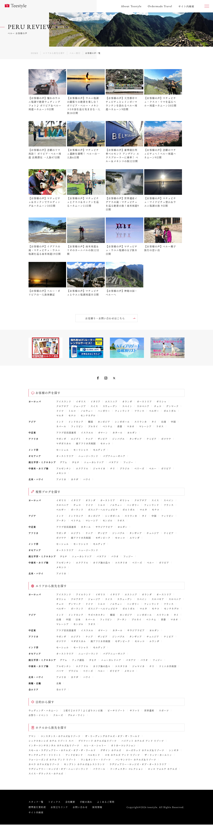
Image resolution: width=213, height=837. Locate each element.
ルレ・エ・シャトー (95, 745)
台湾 (163, 421)
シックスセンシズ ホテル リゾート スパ (51, 740)
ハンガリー (104, 410)
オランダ (127, 401)
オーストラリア (65, 455)
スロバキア (158, 599)
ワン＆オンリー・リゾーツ (96, 759)
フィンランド (122, 410)
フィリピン (77, 426)
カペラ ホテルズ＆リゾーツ (44, 764)
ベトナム (108, 426)
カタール (118, 432)
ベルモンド (94, 754)
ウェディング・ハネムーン (43, 710)
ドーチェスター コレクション (126, 768)
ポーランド (77, 509)
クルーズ (58, 715)
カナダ (74, 479)
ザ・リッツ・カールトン (158, 754)
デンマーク (172, 406)
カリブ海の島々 (102, 562)
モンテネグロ (88, 415)
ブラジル (125, 468)
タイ (154, 421)
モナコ (72, 415)
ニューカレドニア (94, 462)
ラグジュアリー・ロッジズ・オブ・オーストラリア (138, 764)
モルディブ (99, 449)
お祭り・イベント (38, 715)
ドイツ (60, 410)
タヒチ (75, 462)
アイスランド (63, 401)
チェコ (158, 406)
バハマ (60, 670)
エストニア (111, 401)
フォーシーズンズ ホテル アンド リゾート (52, 759)
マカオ (130, 426)
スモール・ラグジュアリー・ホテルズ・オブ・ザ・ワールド (62, 750)
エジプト (76, 438)
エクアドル (82, 468)
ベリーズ (139, 468)
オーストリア (144, 401)
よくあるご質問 (105, 801)
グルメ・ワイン (76, 715)
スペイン (127, 406)
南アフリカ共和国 (86, 443)
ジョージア (79, 406)
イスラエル (87, 432)
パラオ (115, 556)
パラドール (99, 768)
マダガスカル (63, 443)
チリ (112, 468)
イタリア (96, 401)
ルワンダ (135, 537)
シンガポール (122, 421)
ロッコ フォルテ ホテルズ (162, 768)
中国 (173, 421)
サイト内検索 (36, 812)
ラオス (160, 426)
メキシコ (61, 473)
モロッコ (105, 443)
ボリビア (166, 468)
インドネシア (75, 421)
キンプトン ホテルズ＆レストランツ (84, 764)
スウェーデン (110, 406)
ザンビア (103, 438)
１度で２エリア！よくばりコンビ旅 (83, 710)
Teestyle (16, 6)
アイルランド (83, 594)
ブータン (61, 520)
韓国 (90, 421)
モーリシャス (80, 449)
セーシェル (62, 449)
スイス (94, 406)
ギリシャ (162, 401)
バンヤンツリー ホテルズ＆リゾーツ (135, 759)
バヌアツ (114, 462)
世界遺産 (149, 710)
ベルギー (154, 410)
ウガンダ (61, 438)
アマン (32, 736)
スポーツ (164, 710)
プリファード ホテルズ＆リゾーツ (97, 740)
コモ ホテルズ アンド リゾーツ (122, 754)
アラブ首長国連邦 (66, 432)
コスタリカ (121, 562)
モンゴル (108, 520)
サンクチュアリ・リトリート (45, 754)
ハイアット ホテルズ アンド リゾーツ (142, 740)
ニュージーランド (88, 455)
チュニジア (153, 533)
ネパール (61, 426)
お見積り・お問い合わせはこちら (105, 318)
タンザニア (135, 438)
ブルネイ (93, 426)
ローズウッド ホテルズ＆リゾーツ (145, 750)
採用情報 (97, 807)
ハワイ (87, 479)
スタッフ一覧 (36, 801)
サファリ (135, 710)
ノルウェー (87, 410)
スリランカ (140, 421)
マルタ (60, 415)
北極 (58, 683)
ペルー (153, 468)
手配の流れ (86, 801)
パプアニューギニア (114, 455)
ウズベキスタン (97, 614)
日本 (78, 619)
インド (60, 421)
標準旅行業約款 (37, 807)
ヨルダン (132, 432)
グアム (63, 462)
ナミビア (152, 438)
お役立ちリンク (59, 807)
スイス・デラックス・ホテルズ (46, 773)
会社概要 (70, 801)
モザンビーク (103, 537)
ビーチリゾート (116, 710)
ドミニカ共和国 (168, 666)
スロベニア (143, 406)
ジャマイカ (99, 468)
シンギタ (174, 750)
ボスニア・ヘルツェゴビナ (103, 509)
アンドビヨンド (74, 754)
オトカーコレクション (123, 745)
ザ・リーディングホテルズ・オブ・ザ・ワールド (112, 736)
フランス (139, 410)
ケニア (89, 438)
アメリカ (61, 479)
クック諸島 (78, 659)
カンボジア (104, 421)
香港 (119, 426)
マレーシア (145, 426)
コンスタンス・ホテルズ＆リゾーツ (60, 736)
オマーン (103, 432)
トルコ (72, 410)
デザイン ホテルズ (110, 750)
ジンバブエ (118, 438)
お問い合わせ (80, 807)
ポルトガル (170, 410)
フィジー (128, 462)
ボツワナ (166, 438)
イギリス (81, 401)
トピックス (54, 801)
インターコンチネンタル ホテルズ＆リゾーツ (54, 745)
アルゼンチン (63, 468)
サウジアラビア (104, 526)
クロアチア (62, 406)
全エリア (61, 689)
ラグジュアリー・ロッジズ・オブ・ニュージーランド (58, 768)
